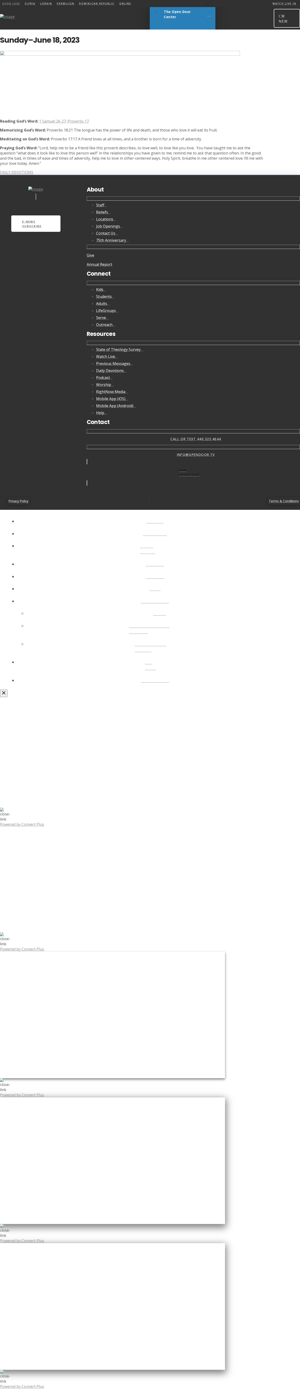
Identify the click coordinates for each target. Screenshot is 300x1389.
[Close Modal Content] (4, 693)
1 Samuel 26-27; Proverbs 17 (64, 121)
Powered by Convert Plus (22, 824)
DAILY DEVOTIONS (16, 172)
